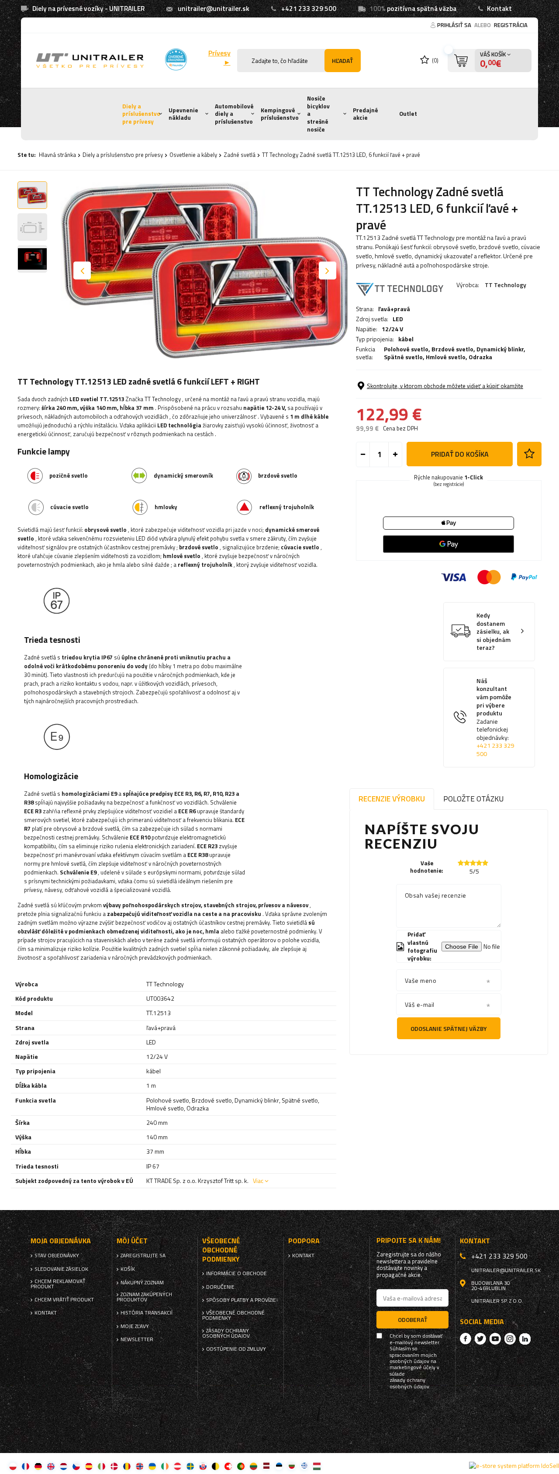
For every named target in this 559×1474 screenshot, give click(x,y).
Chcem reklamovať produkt (58, 1284)
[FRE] (25, 1466)
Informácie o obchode (236, 1273)
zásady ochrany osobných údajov (409, 1383)
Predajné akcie (365, 114)
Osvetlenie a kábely (193, 154)
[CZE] (76, 1466)
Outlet (408, 113)
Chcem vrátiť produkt (64, 1299)
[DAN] (114, 1466)
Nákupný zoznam (142, 1282)
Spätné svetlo (403, 356)
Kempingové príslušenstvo (280, 114)
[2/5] (467, 863)
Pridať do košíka (460, 454)
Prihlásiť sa (455, 25)
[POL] (13, 1466)
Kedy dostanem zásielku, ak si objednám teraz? (493, 631)
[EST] (279, 1466)
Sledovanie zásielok (61, 1269)
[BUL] (291, 1466)
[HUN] (317, 1466)
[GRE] (304, 1466)
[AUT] (177, 1466)
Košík (128, 1269)
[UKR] (152, 1466)
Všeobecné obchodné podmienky (233, 1315)
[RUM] (127, 1466)
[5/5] (485, 863)
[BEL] (215, 1466)
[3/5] (473, 863)
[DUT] (63, 1466)
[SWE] (190, 1466)
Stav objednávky (57, 1255)
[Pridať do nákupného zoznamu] (529, 454)
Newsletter (137, 1339)
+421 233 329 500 (308, 8)
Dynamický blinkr (500, 349)
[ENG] (51, 1466)
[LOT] (266, 1466)
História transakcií (147, 1312)
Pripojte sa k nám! (408, 1240)
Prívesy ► (219, 58)
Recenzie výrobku (392, 799)
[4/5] (479, 863)
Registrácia (511, 25)
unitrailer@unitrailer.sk (213, 8)
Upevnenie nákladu (183, 114)
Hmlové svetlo (446, 356)
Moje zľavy (135, 1326)
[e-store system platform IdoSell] (514, 1466)
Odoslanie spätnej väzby (449, 1028)
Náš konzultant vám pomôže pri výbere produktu (495, 717)
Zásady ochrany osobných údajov (226, 1333)
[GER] (38, 1466)
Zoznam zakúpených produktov (144, 1297)
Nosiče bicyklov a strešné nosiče (318, 114)
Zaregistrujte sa (143, 1255)
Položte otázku (473, 799)
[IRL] (165, 1466)
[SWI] (228, 1466)
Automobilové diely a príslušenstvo (234, 114)
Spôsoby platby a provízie (241, 1300)
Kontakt (499, 8)
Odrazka (480, 356)
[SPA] (89, 1466)
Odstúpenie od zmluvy (236, 1349)
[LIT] (253, 1466)
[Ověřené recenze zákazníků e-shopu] (176, 59)
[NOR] (139, 1466)
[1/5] (461, 863)
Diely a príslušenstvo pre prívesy (141, 114)
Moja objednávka (61, 1240)
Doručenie (220, 1287)
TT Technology (505, 284)
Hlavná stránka (57, 154)
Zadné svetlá (239, 154)
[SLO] (203, 1466)
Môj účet (132, 1240)
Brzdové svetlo (452, 349)
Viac (258, 1180)
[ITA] (101, 1466)
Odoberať (412, 1319)
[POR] (241, 1466)
